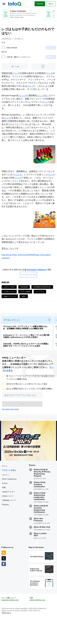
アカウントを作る (9, 470)
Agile (24, 296)
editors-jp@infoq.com (37, 600)
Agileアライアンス (10, 296)
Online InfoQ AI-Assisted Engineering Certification (41, 509)
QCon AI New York (42, 527)
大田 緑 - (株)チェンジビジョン (18, 57)
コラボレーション (9, 291)
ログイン (5, 475)
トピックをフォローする (28, 274)
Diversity (5, 505)
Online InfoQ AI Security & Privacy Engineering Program (42, 472)
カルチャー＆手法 (9, 287)
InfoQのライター (8, 492)
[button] (22, 404)
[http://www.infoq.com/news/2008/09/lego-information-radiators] (28, 252)
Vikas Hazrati (12, 48)
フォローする (51, 47)
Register (40, 4)
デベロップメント (12, 320)
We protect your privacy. (10, 409)
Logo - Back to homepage (14, 3)
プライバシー (6, 613)
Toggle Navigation (3, 3)
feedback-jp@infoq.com (10, 600)
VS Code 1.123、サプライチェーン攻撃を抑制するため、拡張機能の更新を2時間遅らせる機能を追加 (25, 327)
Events (5, 483)
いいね (17, 66)
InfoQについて (7, 496)
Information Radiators (37, 270)
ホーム (4, 466)
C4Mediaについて (9, 500)
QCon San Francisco (38, 519)
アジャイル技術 (25, 291)
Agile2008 (24, 287)
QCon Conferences (9, 479)
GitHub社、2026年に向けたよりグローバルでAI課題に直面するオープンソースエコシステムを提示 (26, 345)
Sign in (51, 4)
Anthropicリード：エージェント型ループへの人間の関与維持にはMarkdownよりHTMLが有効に (26, 336)
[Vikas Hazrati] (4, 48)
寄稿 (4, 488)
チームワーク (40, 291)
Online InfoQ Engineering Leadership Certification (39, 496)
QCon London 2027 (40, 534)
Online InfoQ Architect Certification (39, 484)
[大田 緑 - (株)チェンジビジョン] (4, 57)
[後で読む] (43, 66)
